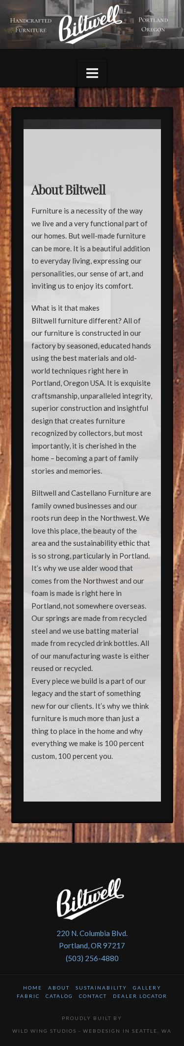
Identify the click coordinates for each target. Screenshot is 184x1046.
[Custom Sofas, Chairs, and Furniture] (92, 24)
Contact (93, 996)
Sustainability (101, 988)
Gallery (147, 988)
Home (32, 988)
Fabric (28, 996)
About (59, 988)
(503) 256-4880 (92, 958)
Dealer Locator (140, 996)
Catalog (59, 996)
